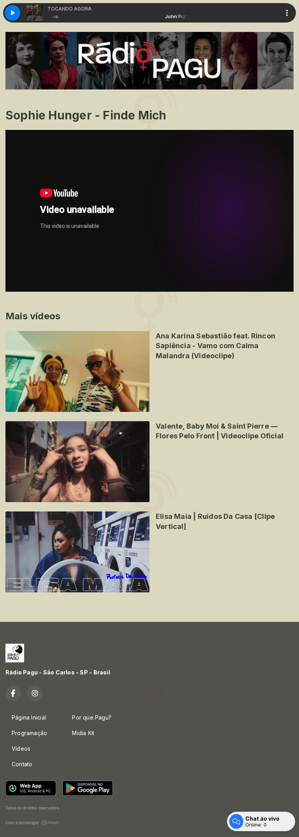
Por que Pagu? (91, 717)
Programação (29, 733)
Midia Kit (83, 733)
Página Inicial (29, 717)
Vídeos (21, 748)
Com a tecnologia (22, 822)
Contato (22, 764)
